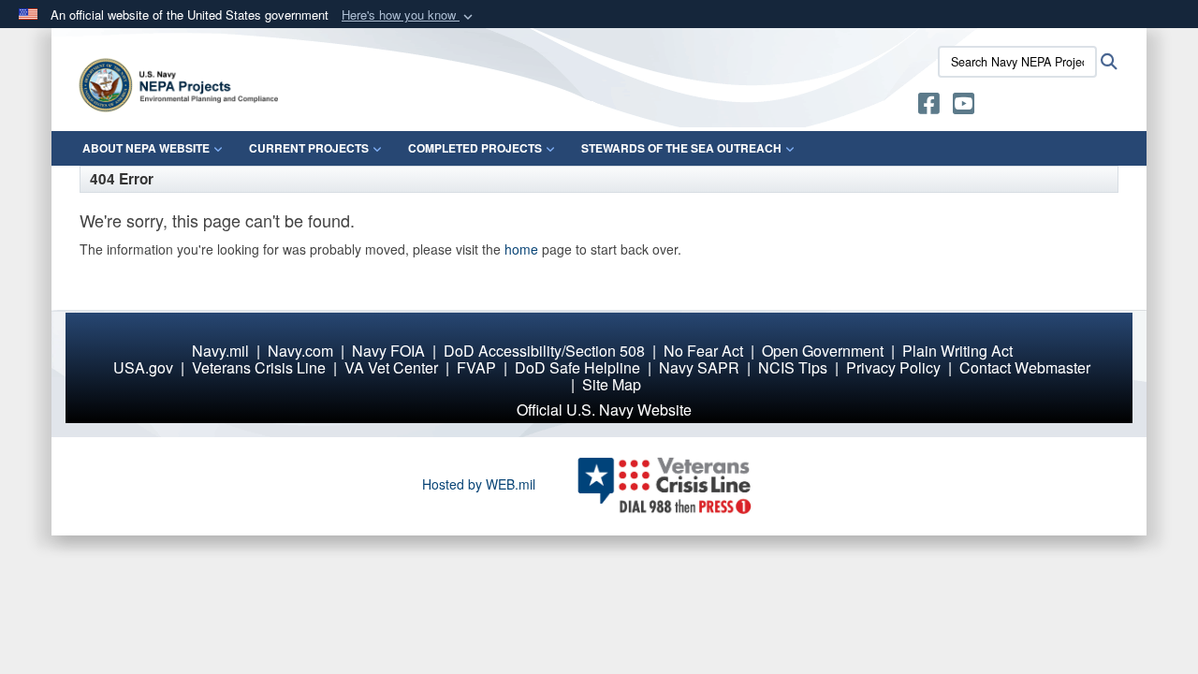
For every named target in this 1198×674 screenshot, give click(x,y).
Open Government (823, 350)
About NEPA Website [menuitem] (146, 147)
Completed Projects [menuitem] (475, 147)
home (521, 249)
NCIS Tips (792, 367)
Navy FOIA (388, 350)
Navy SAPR (699, 367)
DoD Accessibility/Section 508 (544, 350)
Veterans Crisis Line (259, 367)
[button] (409, 15)
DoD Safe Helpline (577, 367)
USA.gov (143, 367)
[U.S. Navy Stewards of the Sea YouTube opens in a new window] (963, 106)
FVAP (476, 367)
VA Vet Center (391, 367)
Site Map (611, 384)
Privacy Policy (893, 367)
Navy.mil (220, 350)
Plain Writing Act (957, 350)
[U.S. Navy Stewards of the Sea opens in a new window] (929, 106)
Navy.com (300, 350)
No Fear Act (703, 350)
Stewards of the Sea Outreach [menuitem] (681, 147)
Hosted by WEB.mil (478, 484)
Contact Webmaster (1024, 367)
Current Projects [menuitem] (309, 147)
